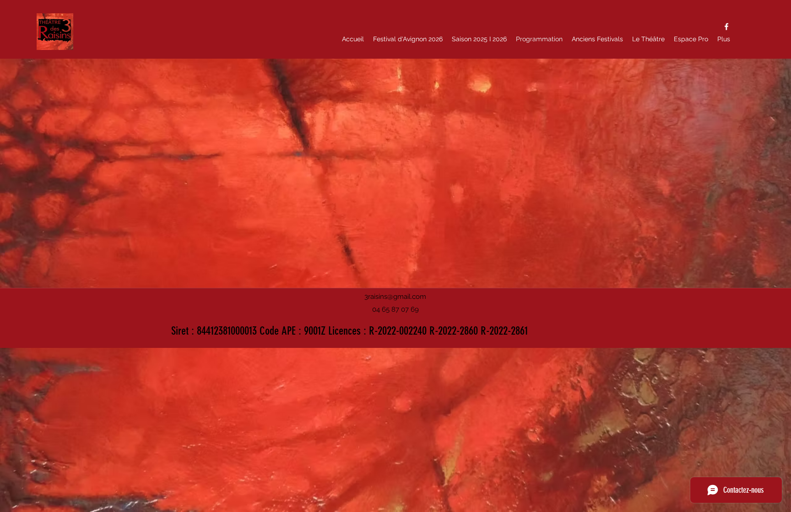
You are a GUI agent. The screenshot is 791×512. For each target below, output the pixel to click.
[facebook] (726, 26)
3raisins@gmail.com (395, 296)
